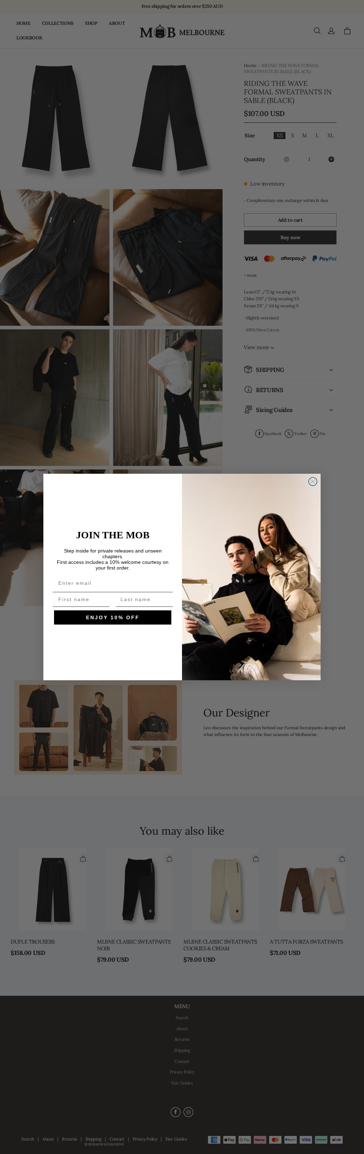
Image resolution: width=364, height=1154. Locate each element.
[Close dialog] (313, 481)
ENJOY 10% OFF (113, 617)
